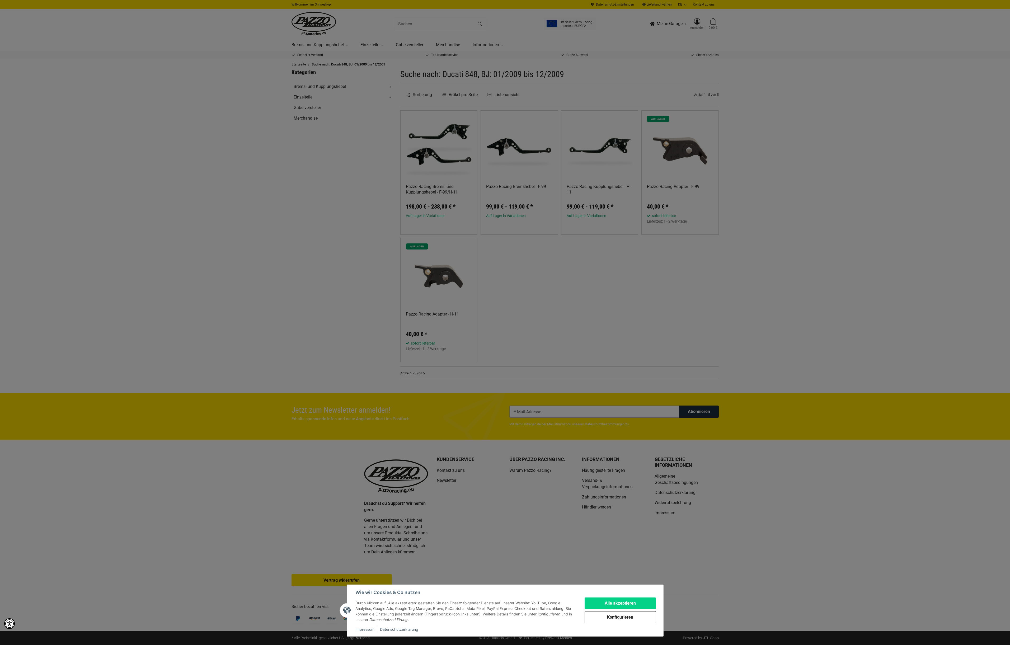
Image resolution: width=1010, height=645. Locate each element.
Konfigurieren (620, 617)
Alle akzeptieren (620, 603)
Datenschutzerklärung (399, 629)
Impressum (364, 629)
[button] (9, 623)
